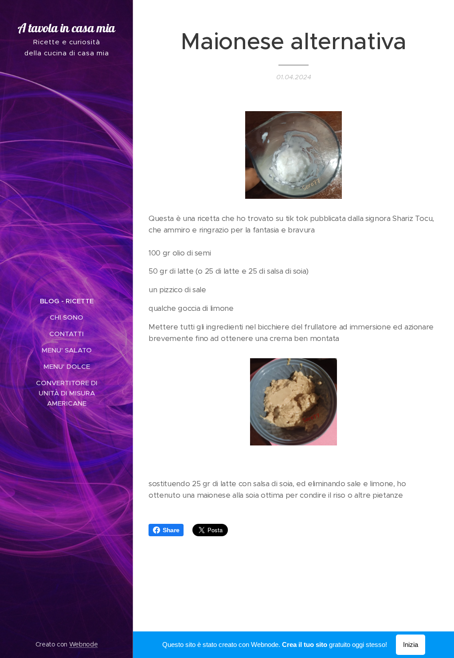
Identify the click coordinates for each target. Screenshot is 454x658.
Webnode (83, 644)
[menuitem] (66, 301)
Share (171, 530)
